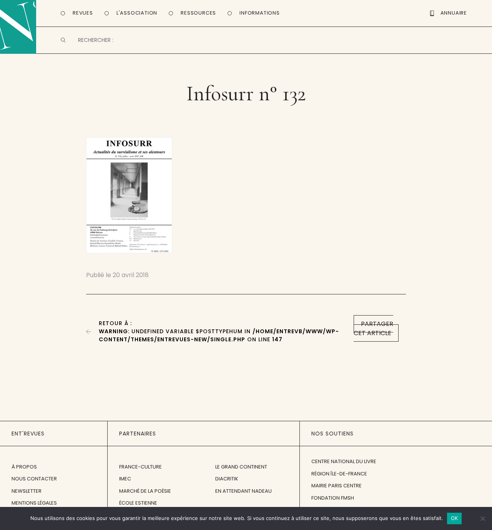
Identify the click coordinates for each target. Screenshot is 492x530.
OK (454, 518)
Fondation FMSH (332, 498)
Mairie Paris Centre (336, 485)
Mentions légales (34, 503)
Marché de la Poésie (145, 491)
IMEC (125, 478)
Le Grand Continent (241, 466)
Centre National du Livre (343, 461)
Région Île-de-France (339, 473)
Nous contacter (34, 478)
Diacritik (226, 478)
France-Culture (140, 466)
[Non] (482, 518)
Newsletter (27, 491)
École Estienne (138, 503)
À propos (24, 466)
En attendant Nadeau (243, 491)
